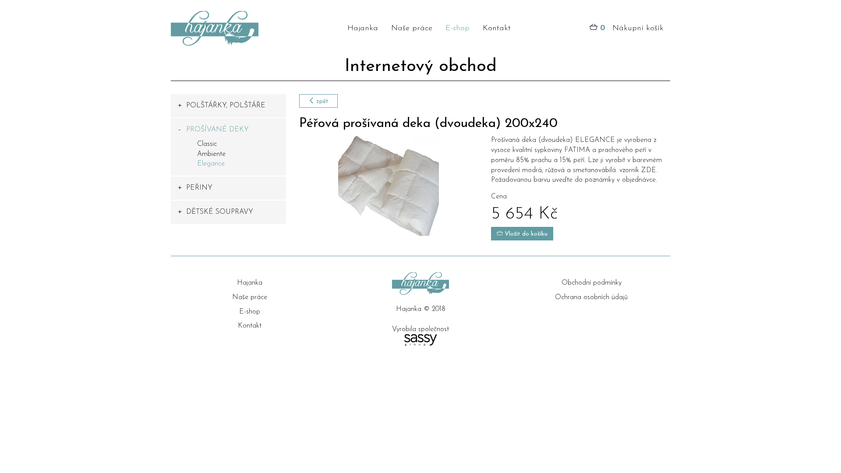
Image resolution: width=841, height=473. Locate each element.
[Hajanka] (228, 28)
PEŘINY (199, 187)
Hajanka (362, 28)
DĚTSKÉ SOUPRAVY (219, 211)
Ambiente (211, 154)
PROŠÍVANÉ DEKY (217, 129)
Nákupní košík (632, 28)
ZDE (648, 170)
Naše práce (411, 28)
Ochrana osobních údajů (591, 297)
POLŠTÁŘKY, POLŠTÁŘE (225, 105)
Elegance (211, 163)
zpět (321, 101)
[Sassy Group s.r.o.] (420, 340)
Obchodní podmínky (592, 282)
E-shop (457, 28)
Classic (207, 144)
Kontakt (497, 28)
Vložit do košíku (525, 234)
